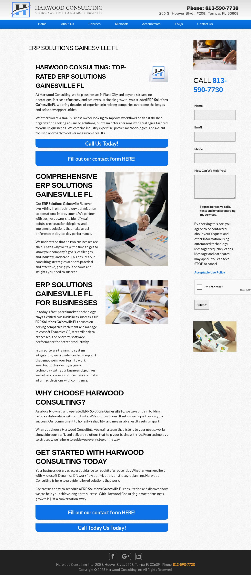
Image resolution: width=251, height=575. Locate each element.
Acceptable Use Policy (209, 272)
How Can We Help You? (210, 170)
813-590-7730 (184, 564)
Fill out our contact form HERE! (102, 159)
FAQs (179, 24)
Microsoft (121, 24)
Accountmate (151, 24)
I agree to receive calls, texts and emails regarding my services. (218, 210)
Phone (198, 149)
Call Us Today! (101, 143)
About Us (67, 24)
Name (198, 105)
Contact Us (205, 24)
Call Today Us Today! (102, 527)
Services (94, 24)
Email (198, 127)
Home (42, 24)
